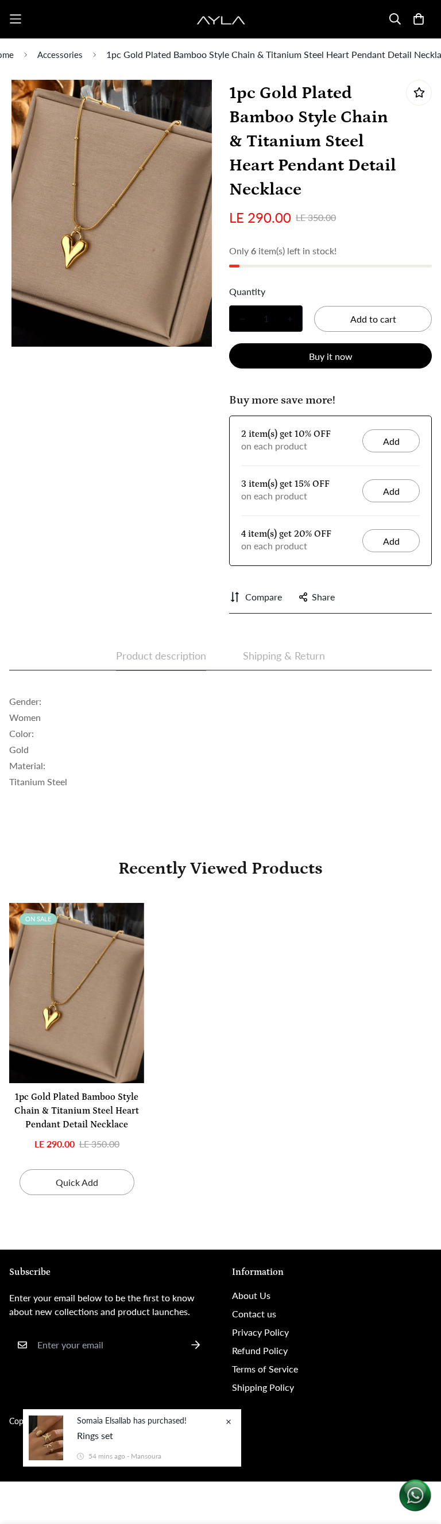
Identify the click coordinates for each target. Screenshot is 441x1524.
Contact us (254, 1313)
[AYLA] (221, 19)
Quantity (247, 291)
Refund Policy (260, 1350)
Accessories (60, 54)
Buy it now (331, 356)
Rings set (95, 1435)
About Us (251, 1295)
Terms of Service (265, 1368)
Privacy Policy (260, 1332)
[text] (220, 709)
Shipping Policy (263, 1387)
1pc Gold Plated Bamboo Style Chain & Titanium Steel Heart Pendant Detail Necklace (76, 1111)
